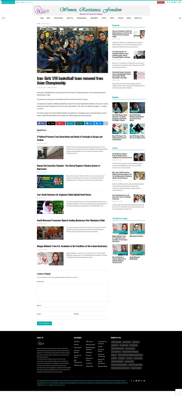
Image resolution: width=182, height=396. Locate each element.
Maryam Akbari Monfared (130, 352)
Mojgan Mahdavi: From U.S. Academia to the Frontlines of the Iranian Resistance (72, 246)
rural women (138, 358)
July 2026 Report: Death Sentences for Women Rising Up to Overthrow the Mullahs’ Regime (119, 117)
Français (22, 2)
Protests (129, 358)
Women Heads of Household (120, 368)
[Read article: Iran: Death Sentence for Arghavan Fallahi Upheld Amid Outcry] (50, 207)
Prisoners (121, 358)
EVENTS (104, 18)
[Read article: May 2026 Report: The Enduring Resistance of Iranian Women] (120, 128)
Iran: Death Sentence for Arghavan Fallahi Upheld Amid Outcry (64, 194)
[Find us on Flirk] (174, 2)
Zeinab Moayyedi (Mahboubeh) (135, 258)
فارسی (27, 2)
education (136, 342)
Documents (77, 348)
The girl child (129, 361)
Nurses (114, 355)
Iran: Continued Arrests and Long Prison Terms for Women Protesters (121, 197)
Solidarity (89, 363)
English (17, 2)
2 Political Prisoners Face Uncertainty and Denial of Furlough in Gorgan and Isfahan (69, 138)
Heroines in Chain (77, 356)
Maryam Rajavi (90, 345)
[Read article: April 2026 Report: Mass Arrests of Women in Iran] (137, 128)
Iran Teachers (116, 352)
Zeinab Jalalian (136, 368)
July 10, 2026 (116, 39)
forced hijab (124, 345)
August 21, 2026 (42, 172)
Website (76, 314)
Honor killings (130, 348)
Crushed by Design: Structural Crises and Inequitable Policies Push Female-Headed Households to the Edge (121, 75)
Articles (76, 345)
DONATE (129, 18)
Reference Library (89, 359)
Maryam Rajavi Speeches (90, 349)
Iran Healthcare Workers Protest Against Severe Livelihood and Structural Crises (122, 156)
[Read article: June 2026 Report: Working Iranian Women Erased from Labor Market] (137, 107)
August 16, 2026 (117, 201)
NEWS (48, 18)
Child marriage (116, 342)
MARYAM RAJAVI (81, 18)
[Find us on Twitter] (169, 2)
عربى (31, 2)
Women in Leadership (101, 355)
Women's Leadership (135, 365)
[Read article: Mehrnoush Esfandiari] (137, 228)
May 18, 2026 (116, 80)
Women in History (101, 351)
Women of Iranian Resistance (101, 361)
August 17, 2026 (117, 180)
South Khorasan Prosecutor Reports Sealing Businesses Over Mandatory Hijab (71, 220)
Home (42, 18)
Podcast (88, 355)
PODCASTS (161, 2)
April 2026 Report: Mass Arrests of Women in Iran (137, 137)
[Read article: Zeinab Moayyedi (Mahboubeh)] (137, 249)
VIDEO (112, 18)
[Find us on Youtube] (172, 2)
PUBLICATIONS (58, 18)
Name (39, 306)
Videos (100, 347)
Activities (77, 342)
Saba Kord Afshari (117, 361)
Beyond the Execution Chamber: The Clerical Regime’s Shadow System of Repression (68, 167)
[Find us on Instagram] (177, 2)
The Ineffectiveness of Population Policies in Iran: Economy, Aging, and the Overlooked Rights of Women (121, 54)
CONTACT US (138, 18)
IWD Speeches (78, 365)
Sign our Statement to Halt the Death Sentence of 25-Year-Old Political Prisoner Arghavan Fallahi (122, 34)
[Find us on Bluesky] (180, 2)
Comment (40, 282)
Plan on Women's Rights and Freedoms (130, 355)
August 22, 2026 (42, 143)
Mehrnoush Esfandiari (136, 236)
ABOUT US (70, 18)
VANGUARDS (94, 18)
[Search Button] (180, 18)
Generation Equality (118, 348)
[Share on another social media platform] (106, 123)
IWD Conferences (78, 361)
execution (115, 345)
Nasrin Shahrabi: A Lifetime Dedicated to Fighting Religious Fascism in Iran (119, 259)
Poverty (114, 358)
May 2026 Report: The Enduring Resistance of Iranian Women (119, 138)
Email (39, 314)
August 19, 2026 (117, 160)
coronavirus (126, 342)
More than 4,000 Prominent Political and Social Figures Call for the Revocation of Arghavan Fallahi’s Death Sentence (122, 175)
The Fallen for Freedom (119, 232)
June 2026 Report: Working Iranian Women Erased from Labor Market (137, 117)
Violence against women (119, 365)
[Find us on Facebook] (167, 2)
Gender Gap (133, 345)
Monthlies (117, 111)
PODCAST (121, 18)
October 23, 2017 (41, 87)
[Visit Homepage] (91, 10)
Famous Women (76, 352)
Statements (89, 366)
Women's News (46, 24)
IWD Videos (89, 342)
